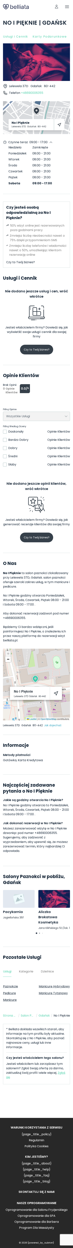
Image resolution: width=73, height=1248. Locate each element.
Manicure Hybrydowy (54, 986)
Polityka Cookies (36, 1146)
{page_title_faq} (37, 1175)
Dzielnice (47, 971)
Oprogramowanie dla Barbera (36, 1222)
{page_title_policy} (36, 1134)
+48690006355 (32, 93)
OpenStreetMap (48, 718)
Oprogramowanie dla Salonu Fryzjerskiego (37, 1210)
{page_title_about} (36, 1163)
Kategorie (26, 971)
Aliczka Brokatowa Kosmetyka (48, 917)
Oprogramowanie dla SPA (36, 1216)
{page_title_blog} (36, 1181)
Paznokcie (10, 986)
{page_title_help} (36, 1169)
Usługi (7, 971)
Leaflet (32, 718)
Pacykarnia (13, 911)
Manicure (10, 1000)
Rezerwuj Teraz (36, 1104)
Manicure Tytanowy (53, 993)
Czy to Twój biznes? (20, 262)
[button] (35, 678)
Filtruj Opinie (9, 409)
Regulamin (36, 1140)
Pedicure (9, 993)
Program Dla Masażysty (36, 1228)
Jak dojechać (53, 725)
